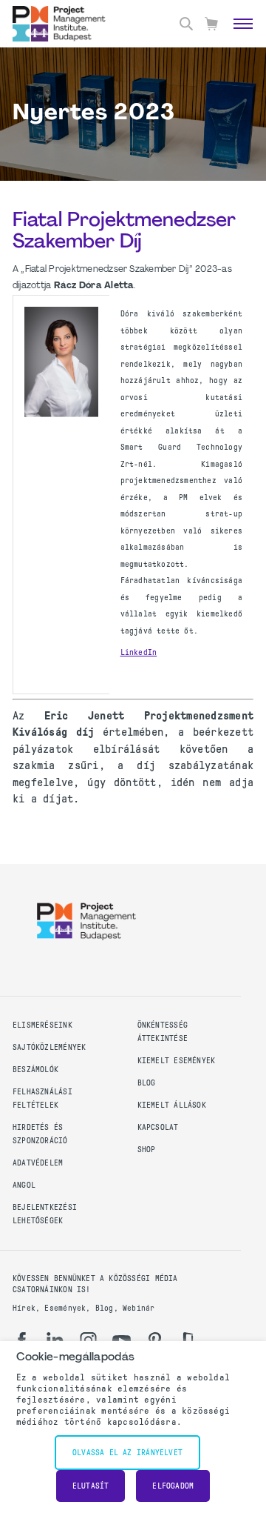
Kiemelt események (176, 1061)
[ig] (88, 1340)
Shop (146, 1149)
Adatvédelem (38, 1163)
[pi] (155, 1340)
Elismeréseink (42, 1025)
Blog (146, 1083)
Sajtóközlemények (49, 1047)
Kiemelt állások (171, 1105)
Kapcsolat (158, 1127)
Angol (24, 1185)
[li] (55, 1340)
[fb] (22, 1340)
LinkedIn (138, 652)
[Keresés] (186, 24)
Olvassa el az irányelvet (127, 1453)
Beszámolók (35, 1069)
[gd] (188, 1340)
